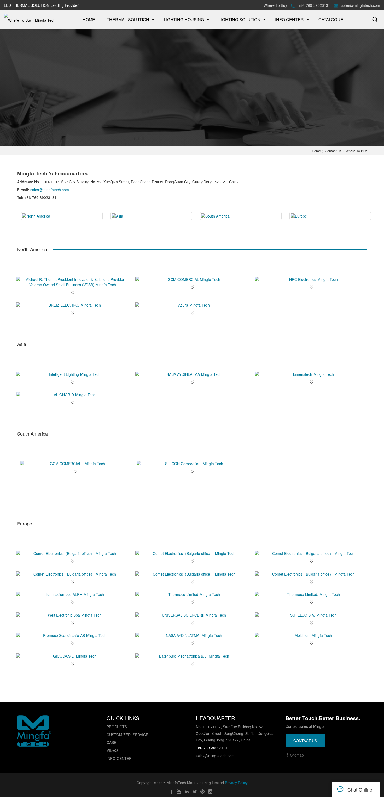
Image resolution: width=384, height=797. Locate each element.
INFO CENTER (289, 19)
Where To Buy (275, 5)
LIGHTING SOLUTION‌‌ (239, 19)
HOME (89, 19)
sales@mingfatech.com (360, 5)
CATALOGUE (330, 19)
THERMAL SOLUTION (128, 19)
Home (316, 150)
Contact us (333, 150)
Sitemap (296, 755)
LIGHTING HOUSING (184, 19)
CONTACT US (305, 740)
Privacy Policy (236, 782)
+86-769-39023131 (314, 5)
